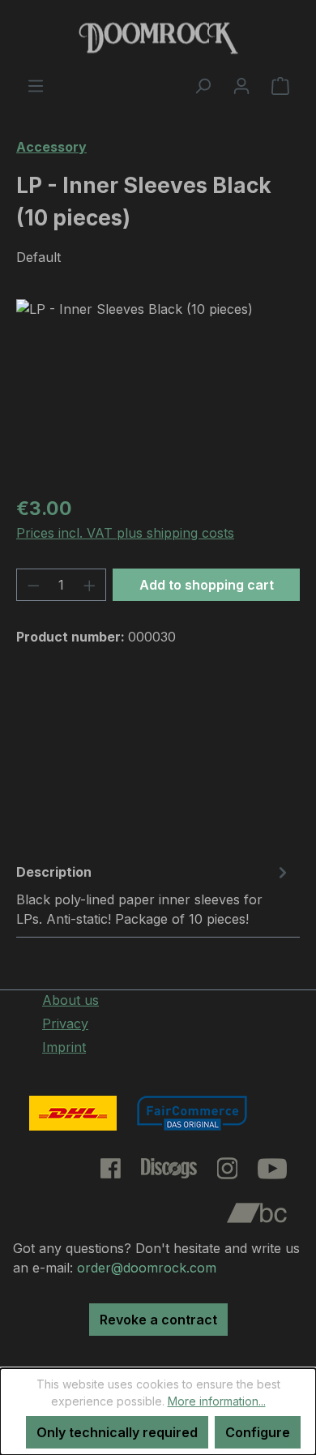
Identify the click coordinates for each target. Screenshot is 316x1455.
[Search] (202, 85)
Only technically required (117, 1432)
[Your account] (241, 85)
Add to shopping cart (206, 585)
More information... (217, 1401)
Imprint (64, 1047)
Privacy (65, 1023)
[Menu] (35, 85)
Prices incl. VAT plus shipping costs (125, 533)
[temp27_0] (158, 390)
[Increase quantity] (90, 585)
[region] (158, 390)
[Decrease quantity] (33, 585)
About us (70, 1000)
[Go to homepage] (158, 37)
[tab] (154, 894)
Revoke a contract (158, 1319)
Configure (257, 1432)
